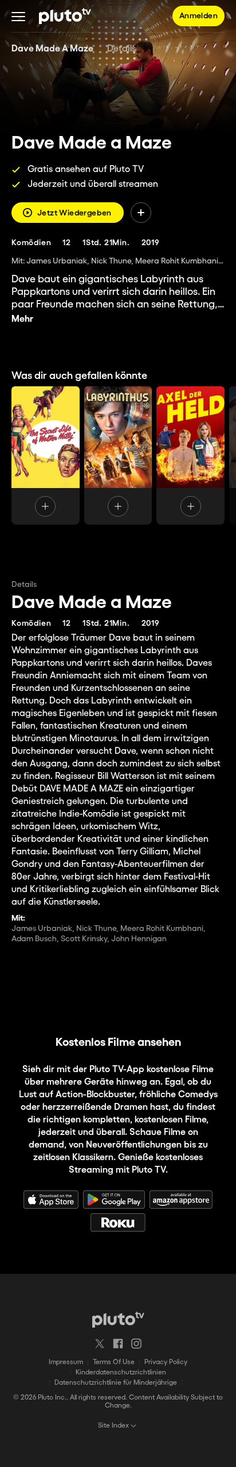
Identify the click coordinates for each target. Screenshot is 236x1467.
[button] (18, 16)
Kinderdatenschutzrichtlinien (121, 1372)
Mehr (22, 319)
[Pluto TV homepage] (118, 1319)
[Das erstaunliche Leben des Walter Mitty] (45, 455)
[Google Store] (114, 1199)
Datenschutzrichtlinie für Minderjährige (115, 1382)
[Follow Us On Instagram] (136, 1343)
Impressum (66, 1362)
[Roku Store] (118, 1222)
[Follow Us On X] (99, 1343)
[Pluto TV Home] (65, 16)
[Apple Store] (50, 1199)
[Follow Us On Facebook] (118, 1343)
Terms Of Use (114, 1362)
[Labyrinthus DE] (118, 455)
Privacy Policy (165, 1362)
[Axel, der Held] (190, 455)
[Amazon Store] (181, 1199)
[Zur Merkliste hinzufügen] (141, 212)
